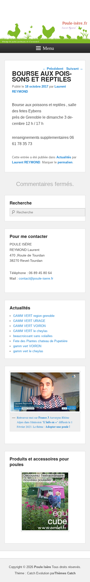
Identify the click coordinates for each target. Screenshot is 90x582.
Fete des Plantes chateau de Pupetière (40, 341)
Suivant (74, 68)
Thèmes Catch (65, 573)
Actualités (63, 157)
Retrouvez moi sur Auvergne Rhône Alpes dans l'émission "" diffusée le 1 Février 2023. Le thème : (44, 422)
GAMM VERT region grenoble (33, 316)
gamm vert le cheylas (28, 351)
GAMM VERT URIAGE (29, 321)
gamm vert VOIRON (27, 346)
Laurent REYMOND (26, 162)
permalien (65, 162)
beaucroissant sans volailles (33, 336)
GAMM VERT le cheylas (30, 331)
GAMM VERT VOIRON (29, 326)
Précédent (52, 68)
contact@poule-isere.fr (36, 278)
